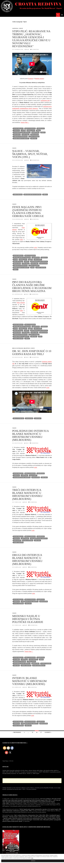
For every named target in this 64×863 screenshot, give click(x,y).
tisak (32, 267)
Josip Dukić (38, 418)
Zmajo (27, 49)
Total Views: (5, 761)
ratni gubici (25, 134)
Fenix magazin (21, 302)
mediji (38, 130)
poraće (27, 261)
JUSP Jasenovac (34, 659)
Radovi (43, 132)
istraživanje (40, 128)
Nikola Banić (37, 259)
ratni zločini (34, 134)
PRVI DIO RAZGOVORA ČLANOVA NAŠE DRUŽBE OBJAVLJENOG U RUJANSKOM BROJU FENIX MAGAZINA (31, 287)
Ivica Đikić (16, 659)
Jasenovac (15, 28)
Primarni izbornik (62, 15)
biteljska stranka (39, 78)
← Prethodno (16, 732)
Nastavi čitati (25, 122)
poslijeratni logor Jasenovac (22, 132)
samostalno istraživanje (20, 136)
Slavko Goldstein (34, 136)
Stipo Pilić (34, 138)
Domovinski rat (18, 194)
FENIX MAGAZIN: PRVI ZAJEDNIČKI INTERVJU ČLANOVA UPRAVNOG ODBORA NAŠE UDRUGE (28, 212)
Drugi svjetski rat (30, 128)
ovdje (32, 858)
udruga (45, 194)
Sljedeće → (48, 732)
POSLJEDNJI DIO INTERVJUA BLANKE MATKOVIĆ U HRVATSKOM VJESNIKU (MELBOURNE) (30, 435)
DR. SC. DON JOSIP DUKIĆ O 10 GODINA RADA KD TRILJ (31, 353)
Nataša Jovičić (31, 661)
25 (32, 732)
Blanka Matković (18, 128)
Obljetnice (27, 348)
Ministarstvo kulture (19, 661)
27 (41, 732)
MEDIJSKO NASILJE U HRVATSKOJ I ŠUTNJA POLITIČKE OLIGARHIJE (27, 619)
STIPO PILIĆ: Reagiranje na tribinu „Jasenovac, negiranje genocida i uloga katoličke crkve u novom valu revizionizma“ (31, 39)
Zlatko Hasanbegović (39, 665)
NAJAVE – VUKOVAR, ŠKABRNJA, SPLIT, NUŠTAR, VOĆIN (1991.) (30, 154)
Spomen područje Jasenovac (21, 138)
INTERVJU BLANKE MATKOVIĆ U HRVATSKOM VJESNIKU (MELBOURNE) (29, 681)
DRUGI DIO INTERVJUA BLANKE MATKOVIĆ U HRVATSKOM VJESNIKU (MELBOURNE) (27, 559)
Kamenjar (30, 78)
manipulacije (30, 130)
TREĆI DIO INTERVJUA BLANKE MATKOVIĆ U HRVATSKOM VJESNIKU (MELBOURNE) (27, 494)
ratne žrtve (17, 134)
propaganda (35, 132)
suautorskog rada (45, 100)
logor (23, 130)
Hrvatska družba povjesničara (32, 194)
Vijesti (21, 28)
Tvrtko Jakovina (41, 267)
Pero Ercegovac (18, 261)
